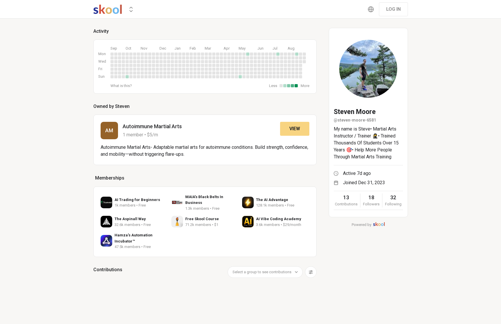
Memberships (109, 178)
